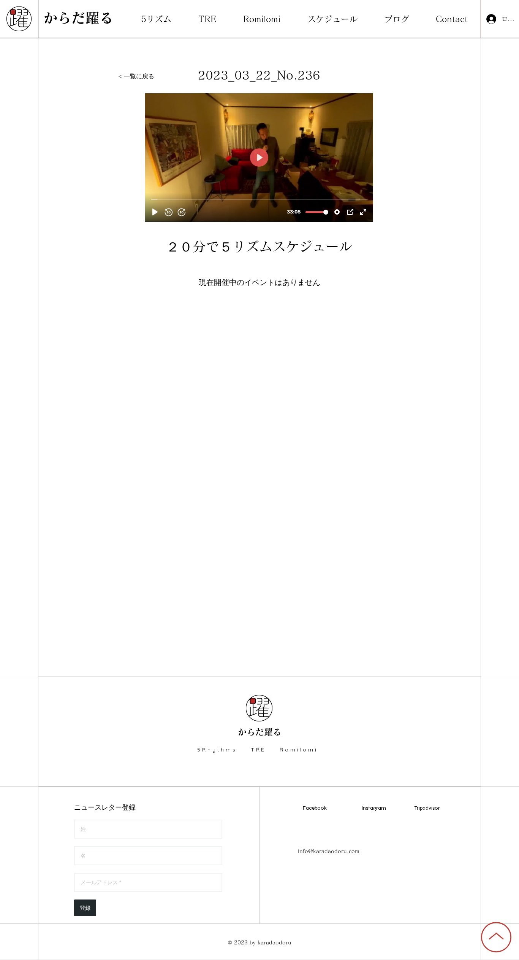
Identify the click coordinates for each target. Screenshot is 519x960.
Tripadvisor (427, 808)
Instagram (373, 808)
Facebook (315, 808)
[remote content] (259, 157)
